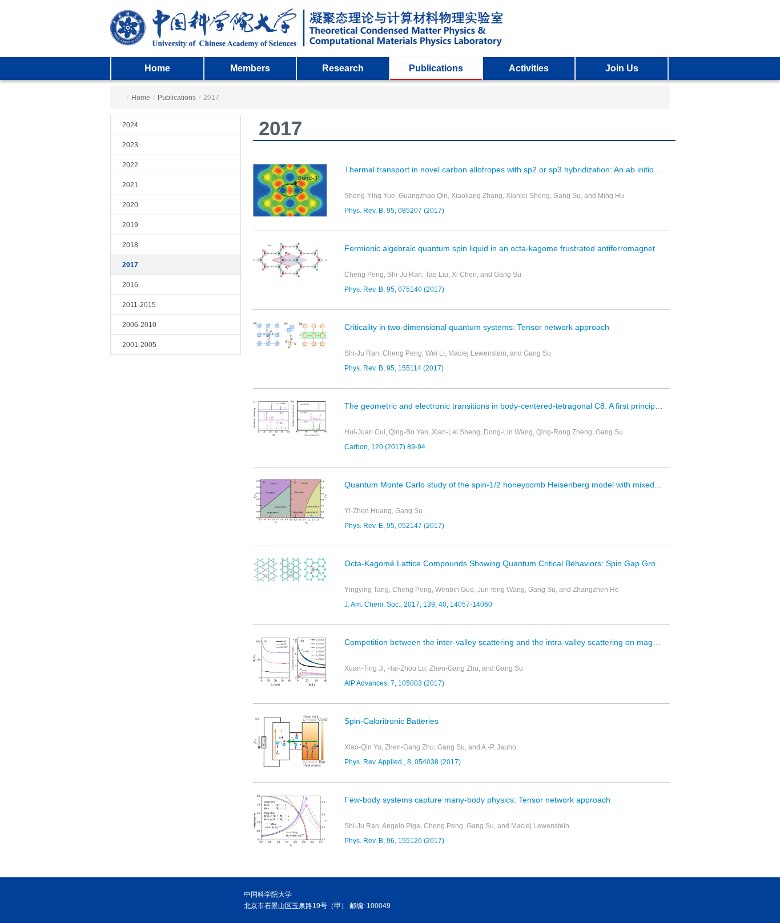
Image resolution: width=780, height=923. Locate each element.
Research (343, 68)
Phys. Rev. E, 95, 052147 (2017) (394, 526)
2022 (130, 165)
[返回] (310, 28)
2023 (130, 145)
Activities (529, 68)
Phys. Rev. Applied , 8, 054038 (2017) (402, 762)
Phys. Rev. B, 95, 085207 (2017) (394, 211)
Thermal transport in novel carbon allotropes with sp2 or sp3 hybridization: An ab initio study (507, 169)
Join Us (621, 68)
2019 (130, 225)
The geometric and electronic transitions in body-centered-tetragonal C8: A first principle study (507, 405)
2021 (130, 185)
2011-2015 (139, 305)
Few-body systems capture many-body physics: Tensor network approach (477, 799)
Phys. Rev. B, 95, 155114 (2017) (394, 368)
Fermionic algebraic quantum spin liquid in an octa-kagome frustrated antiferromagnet (499, 248)
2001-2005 (139, 345)
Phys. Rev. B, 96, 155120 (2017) (394, 841)
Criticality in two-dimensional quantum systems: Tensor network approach (476, 327)
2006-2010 (139, 325)
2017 (130, 265)
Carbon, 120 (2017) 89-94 (384, 447)
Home (157, 68)
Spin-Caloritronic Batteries (391, 720)
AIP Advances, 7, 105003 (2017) (394, 683)
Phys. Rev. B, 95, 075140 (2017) (394, 289)
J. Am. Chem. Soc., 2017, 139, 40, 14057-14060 (418, 604)
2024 (130, 125)
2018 (130, 245)
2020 (130, 205)
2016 (130, 285)
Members (250, 68)
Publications (436, 68)
